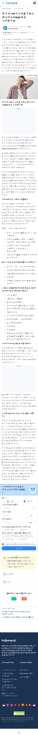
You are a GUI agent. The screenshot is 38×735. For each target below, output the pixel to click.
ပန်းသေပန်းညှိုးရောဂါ (8, 42)
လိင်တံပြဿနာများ (18, 8)
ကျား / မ (4, 498)
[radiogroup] (19, 501)
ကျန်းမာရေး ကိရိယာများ (26, 662)
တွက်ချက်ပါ (19, 548)
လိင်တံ (14, 165)
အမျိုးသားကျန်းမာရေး (6, 8)
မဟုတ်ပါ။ (23, 530)
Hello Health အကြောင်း (26, 673)
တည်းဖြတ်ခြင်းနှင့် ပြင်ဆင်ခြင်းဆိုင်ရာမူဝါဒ (9, 687)
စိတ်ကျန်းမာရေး (24, 137)
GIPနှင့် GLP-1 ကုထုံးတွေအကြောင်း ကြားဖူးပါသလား (16, 533)
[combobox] (31, 515)
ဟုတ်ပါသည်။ (9, 530)
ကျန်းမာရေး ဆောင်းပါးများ (8, 662)
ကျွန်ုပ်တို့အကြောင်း (25, 677)
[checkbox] (3, 544)
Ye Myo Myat (7, 32)
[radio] (3, 530)
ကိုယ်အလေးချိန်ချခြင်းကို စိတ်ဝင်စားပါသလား (16, 527)
